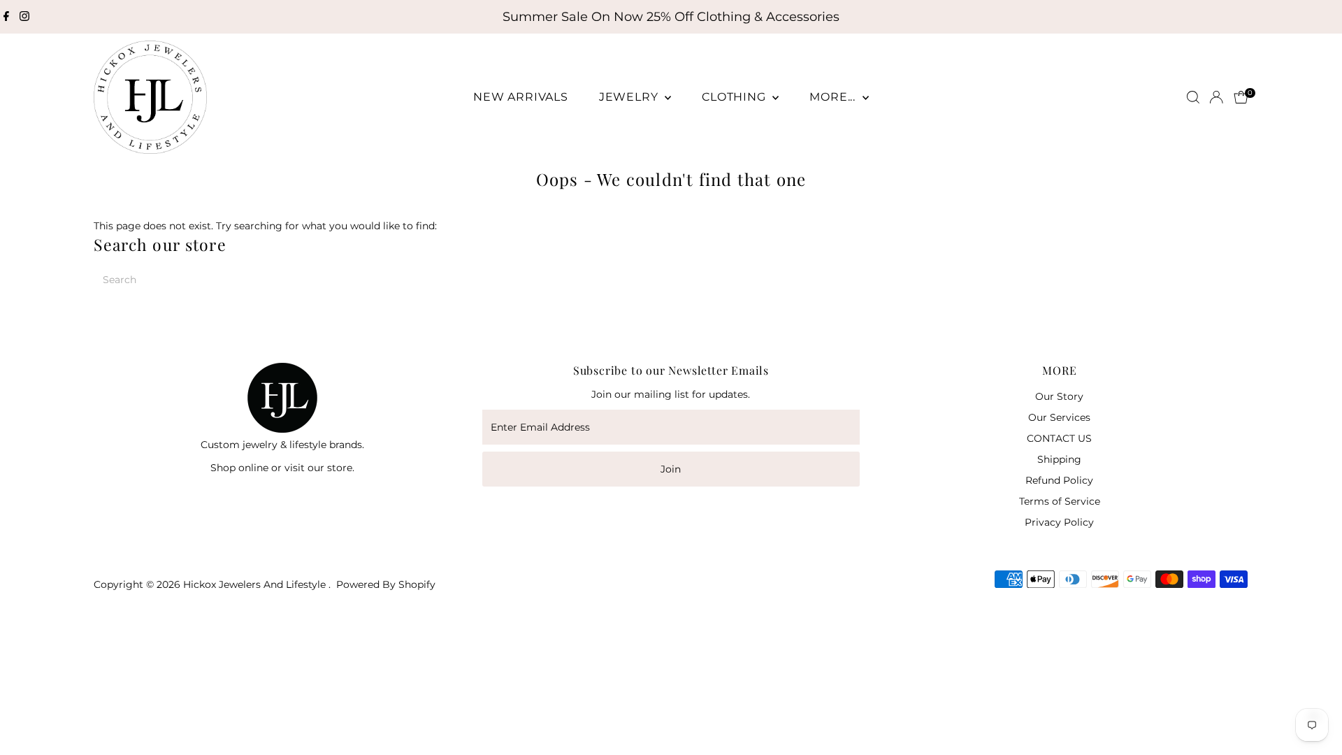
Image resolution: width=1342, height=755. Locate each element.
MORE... (833, 96)
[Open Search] (1193, 97)
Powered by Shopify (385, 584)
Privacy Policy (1059, 522)
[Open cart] (1241, 97)
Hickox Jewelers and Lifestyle (256, 584)
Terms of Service (1059, 501)
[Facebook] (6, 17)
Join (671, 469)
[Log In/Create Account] (1216, 97)
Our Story (1059, 396)
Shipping (1059, 459)
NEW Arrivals (520, 96)
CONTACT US (1059, 438)
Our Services (1059, 417)
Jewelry (630, 96)
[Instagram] (24, 17)
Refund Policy (1059, 480)
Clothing (735, 96)
